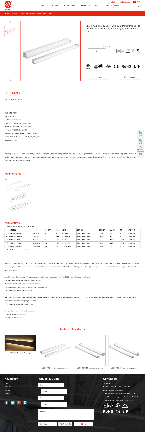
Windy (140, 143)
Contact (108, 6)
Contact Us (110, 378)
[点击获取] (65, 424)
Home (43, 6)
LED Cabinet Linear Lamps (42, 14)
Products (55, 6)
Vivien (140, 135)
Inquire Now (97, 77)
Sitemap (112, 400)
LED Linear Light (25, 14)
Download (85, 6)
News (97, 6)
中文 (138, 2)
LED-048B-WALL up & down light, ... (20, 353)
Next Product (129, 77)
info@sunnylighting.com (120, 2)
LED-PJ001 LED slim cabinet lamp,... (55, 368)
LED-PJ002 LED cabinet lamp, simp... (124, 368)
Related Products (72, 329)
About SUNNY (70, 6)
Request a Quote (48, 378)
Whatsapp (140, 150)
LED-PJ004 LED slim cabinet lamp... (90, 368)
